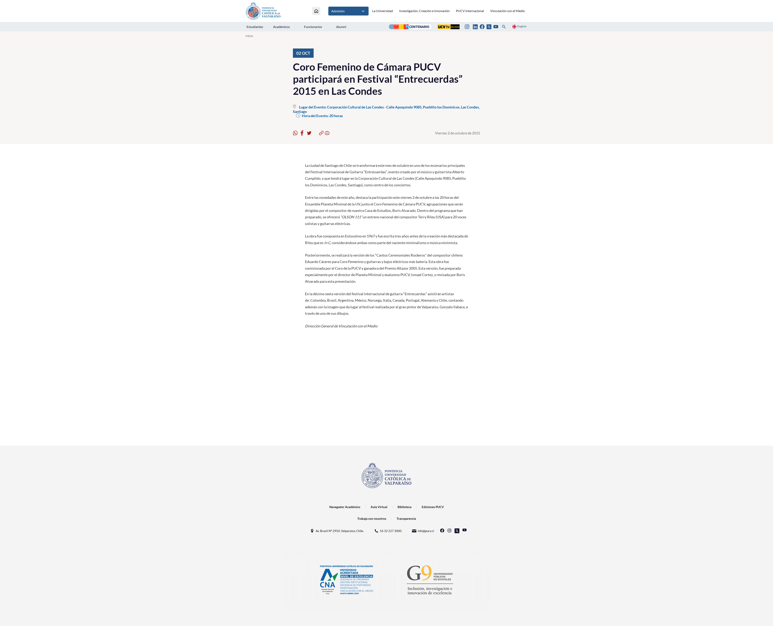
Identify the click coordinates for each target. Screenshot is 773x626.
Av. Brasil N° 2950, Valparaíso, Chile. (340, 531)
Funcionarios (313, 27)
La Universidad (382, 11)
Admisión (338, 11)
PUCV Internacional (470, 11)
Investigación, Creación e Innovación (424, 11)
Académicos (281, 27)
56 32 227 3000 (391, 531)
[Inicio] (316, 11)
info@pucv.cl (426, 531)
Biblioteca (404, 507)
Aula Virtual (379, 507)
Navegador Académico (344, 507)
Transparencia (406, 518)
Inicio (249, 36)
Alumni (341, 27)
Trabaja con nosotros (371, 518)
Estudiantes (255, 27)
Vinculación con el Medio (507, 11)
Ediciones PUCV (433, 507)
